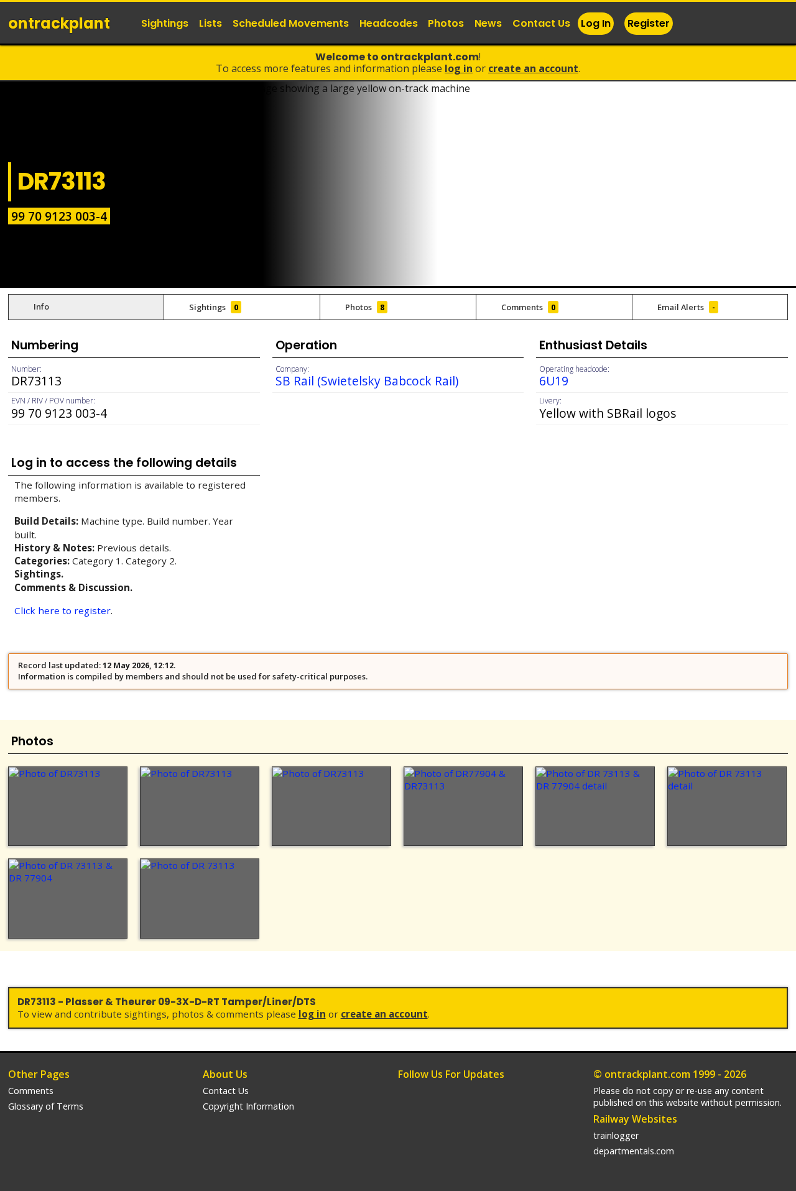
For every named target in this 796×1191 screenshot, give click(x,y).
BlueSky (777, 24)
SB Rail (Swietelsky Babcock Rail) (366, 380)
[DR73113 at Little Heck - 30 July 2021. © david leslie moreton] (200, 806)
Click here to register (62, 610)
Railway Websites (635, 1119)
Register (648, 23)
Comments (30, 1091)
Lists (210, 23)
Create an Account (533, 68)
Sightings (164, 23)
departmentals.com (633, 1151)
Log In (596, 23)
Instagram (752, 24)
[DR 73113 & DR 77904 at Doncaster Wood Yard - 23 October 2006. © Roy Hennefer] (68, 898)
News (488, 23)
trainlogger (616, 1135)
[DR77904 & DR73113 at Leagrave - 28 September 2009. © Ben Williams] (463, 806)
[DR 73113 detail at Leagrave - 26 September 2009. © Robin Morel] (727, 806)
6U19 (553, 380)
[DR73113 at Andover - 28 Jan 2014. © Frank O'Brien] (331, 806)
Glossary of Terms (45, 1106)
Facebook (727, 24)
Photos (446, 23)
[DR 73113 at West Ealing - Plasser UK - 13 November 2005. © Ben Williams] (200, 898)
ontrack (59, 23)
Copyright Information (248, 1106)
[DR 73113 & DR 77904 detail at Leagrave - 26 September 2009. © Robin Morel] (595, 806)
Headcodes (388, 23)
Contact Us (541, 23)
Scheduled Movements (291, 23)
